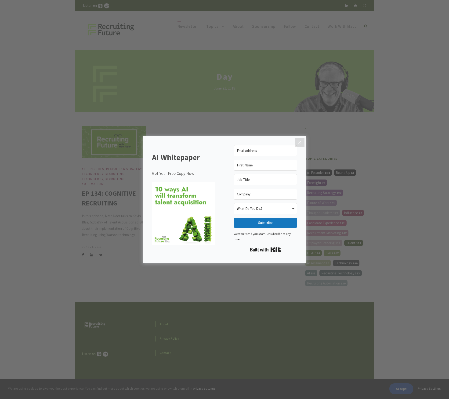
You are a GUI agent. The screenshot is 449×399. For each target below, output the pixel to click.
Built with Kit (265, 249)
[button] (183, 214)
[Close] (299, 142)
